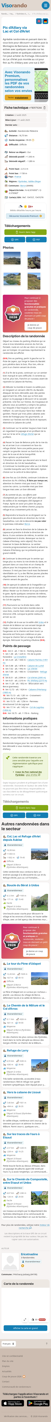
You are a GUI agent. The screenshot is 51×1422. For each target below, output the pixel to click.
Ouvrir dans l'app (27, 232)
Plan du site (7, 1361)
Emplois (6, 1366)
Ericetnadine (29, 1254)
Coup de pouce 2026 (12, 1376)
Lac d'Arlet (32, 668)
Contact (5, 1381)
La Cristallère (20, 657)
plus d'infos (32, 775)
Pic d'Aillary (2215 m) (37, 680)
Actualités (6, 1371)
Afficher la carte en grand (25, 1328)
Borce (23, 185)
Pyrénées (22, 181)
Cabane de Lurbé (35, 665)
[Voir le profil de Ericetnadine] (10, 1262)
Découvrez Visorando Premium (23, 216)
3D (40, 1319)
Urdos (41, 622)
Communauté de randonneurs (16, 1386)
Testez (18, 97)
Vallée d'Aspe (34, 181)
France (18, 176)
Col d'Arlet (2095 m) (36, 677)
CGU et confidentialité (12, 1356)
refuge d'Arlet (27, 434)
